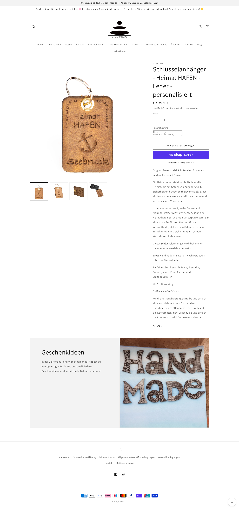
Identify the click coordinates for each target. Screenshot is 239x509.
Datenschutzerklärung (84, 457)
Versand (167, 108)
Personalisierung (160, 127)
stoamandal (122, 502)
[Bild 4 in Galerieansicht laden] (98, 191)
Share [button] (160, 325)
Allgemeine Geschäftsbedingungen (136, 457)
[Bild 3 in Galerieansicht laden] (78, 191)
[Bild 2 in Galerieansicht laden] (59, 191)
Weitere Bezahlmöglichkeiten (181, 162)
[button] (33, 26)
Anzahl (156, 113)
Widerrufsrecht (107, 457)
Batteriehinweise (125, 462)
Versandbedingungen (169, 457)
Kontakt (109, 462)
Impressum (64, 457)
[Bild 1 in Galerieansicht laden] (39, 191)
